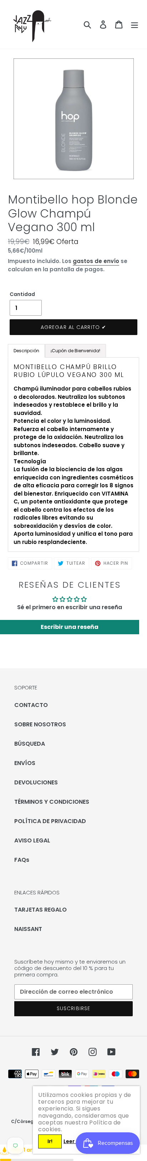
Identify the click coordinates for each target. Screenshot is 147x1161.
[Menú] (134, 24)
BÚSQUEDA (29, 744)
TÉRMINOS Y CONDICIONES (51, 802)
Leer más (75, 1141)
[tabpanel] (73, 454)
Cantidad (22, 294)
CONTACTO (31, 705)
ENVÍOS (24, 763)
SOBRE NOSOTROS (40, 724)
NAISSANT (28, 929)
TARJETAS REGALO (40, 910)
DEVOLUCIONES (36, 782)
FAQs (21, 860)
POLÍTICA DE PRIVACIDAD (50, 821)
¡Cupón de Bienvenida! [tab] (75, 351)
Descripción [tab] (26, 351)
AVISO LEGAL (32, 840)
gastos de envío (96, 261)
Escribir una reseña (69, 627)
